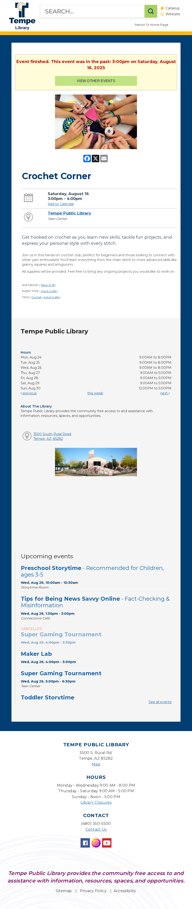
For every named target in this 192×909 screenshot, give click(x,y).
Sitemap (64, 891)
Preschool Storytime (92, 571)
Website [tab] (173, 14)
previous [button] (29, 393)
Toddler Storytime (47, 697)
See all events (160, 702)
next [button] (164, 393)
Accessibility (125, 891)
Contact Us (96, 829)
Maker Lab (36, 653)
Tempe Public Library (69, 213)
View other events (96, 81)
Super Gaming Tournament (61, 634)
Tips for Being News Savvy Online (95, 602)
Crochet (36, 297)
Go (150, 11)
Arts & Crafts (49, 291)
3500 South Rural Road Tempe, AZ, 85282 (52, 436)
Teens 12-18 (47, 285)
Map (96, 764)
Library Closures (96, 802)
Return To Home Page (151, 24)
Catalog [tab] (172, 8)
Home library (22, 16)
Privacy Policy (93, 891)
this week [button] (95, 393)
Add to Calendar (61, 204)
